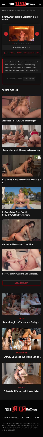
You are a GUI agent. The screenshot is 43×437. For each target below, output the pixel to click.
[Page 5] (19, 43)
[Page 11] (30, 43)
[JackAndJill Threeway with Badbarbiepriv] (21, 107)
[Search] (39, 3)
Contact (36, 417)
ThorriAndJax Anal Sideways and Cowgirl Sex (21, 150)
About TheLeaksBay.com (13, 417)
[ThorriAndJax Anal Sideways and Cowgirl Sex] (21, 136)
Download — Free (23, 47)
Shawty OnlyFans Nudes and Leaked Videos (21, 358)
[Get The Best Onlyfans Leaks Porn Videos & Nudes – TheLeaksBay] (23, 4)
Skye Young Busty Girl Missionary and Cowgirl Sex (21, 181)
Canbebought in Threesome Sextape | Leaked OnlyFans (21, 323)
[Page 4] (18, 43)
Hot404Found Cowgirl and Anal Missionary (20, 273)
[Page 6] (21, 43)
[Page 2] (14, 43)
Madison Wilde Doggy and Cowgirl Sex (18, 244)
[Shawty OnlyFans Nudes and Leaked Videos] (21, 339)
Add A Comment (21, 283)
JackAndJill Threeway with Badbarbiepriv (19, 120)
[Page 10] (28, 43)
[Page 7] (23, 43)
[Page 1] (12, 43)
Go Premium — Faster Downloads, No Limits (22, 53)
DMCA (28, 417)
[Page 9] (26, 43)
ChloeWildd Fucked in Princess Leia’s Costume (21, 393)
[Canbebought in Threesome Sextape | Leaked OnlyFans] (21, 304)
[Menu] (3, 3)
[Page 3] (16, 43)
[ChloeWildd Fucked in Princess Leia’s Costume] (21, 373)
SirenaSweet (29, 78)
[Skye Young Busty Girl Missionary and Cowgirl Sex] (21, 165)
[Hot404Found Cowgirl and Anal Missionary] (21, 259)
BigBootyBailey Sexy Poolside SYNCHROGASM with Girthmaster (16, 213)
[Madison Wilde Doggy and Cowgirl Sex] (21, 230)
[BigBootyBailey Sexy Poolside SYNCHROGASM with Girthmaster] (21, 198)
